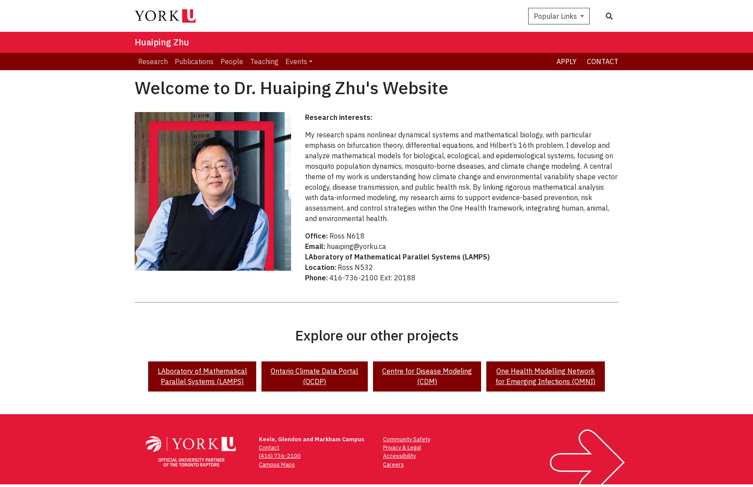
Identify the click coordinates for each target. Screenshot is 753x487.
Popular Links (556, 16)
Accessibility (399, 456)
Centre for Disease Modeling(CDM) (427, 376)
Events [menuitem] (296, 61)
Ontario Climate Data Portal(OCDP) (314, 376)
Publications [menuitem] (194, 61)
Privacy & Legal (402, 447)
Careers (393, 464)
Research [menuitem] (153, 61)
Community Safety (406, 439)
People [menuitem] (231, 61)
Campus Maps (277, 464)
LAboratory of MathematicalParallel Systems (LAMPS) (202, 376)
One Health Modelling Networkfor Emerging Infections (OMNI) (545, 376)
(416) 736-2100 (280, 456)
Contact (602, 61)
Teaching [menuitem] (264, 61)
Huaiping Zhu (162, 42)
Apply (566, 61)
